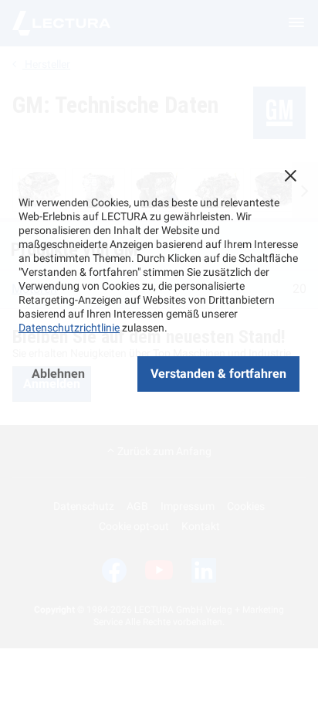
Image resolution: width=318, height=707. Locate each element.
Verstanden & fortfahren (218, 373)
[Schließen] (290, 175)
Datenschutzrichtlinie (69, 327)
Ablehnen (58, 373)
